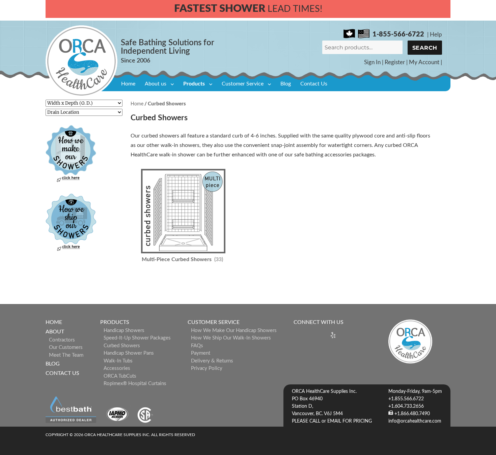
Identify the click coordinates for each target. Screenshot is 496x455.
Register (395, 62)
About (55, 331)
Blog (285, 83)
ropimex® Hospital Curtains (135, 383)
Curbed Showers (122, 345)
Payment (200, 353)
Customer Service (243, 83)
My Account (424, 62)
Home (128, 83)
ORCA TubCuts (120, 376)
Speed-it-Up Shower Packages (137, 337)
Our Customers (66, 347)
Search (425, 48)
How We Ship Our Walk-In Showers (231, 337)
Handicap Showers (124, 330)
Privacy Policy (206, 368)
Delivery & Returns (212, 360)
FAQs (197, 345)
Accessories (117, 368)
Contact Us (313, 83)
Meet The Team (66, 355)
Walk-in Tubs (118, 360)
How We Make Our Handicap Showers (234, 330)
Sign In (372, 62)
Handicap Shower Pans (129, 353)
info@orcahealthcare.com (414, 421)
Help (436, 34)
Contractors (62, 340)
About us (155, 83)
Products (194, 83)
